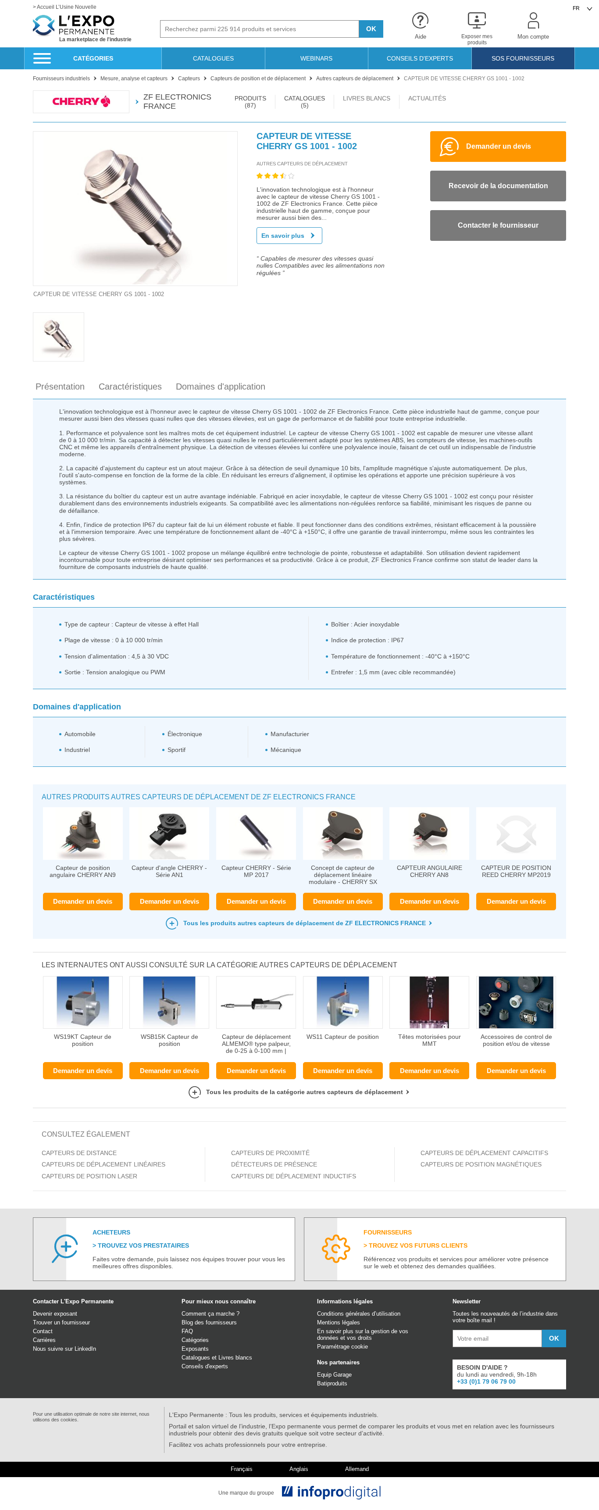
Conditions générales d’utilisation (358, 1313)
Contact (43, 1331)
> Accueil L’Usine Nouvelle (64, 7)
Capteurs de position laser (89, 1176)
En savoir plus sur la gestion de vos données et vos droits (362, 1334)
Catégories (195, 1340)
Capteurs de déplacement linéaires (103, 1164)
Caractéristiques (130, 386)
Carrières (44, 1340)
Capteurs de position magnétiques (482, 1164)
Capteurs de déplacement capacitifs (485, 1152)
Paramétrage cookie (342, 1346)
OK (371, 28)
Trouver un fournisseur (61, 1322)
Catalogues (196, 1357)
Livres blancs (235, 1357)
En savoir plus (282, 235)
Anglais (298, 1469)
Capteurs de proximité (270, 1152)
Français (242, 1469)
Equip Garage (334, 1374)
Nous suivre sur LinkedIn (64, 1348)
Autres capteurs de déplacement (302, 163)
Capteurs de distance (79, 1152)
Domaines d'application (220, 386)
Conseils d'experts (205, 1366)
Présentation (60, 386)
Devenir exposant (55, 1313)
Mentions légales (338, 1322)
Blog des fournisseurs (209, 1322)
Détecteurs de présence (274, 1164)
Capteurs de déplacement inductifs (293, 1176)
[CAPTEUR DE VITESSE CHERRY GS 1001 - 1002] (135, 208)
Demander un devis (82, 901)
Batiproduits (332, 1383)
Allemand (357, 1469)
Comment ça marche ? (210, 1313)
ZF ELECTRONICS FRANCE (177, 102)
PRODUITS (250, 102)
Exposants (195, 1348)
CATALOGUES (304, 102)
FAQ (187, 1331)
